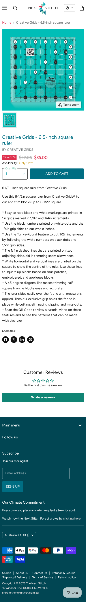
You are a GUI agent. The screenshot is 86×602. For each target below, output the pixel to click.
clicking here (72, 518)
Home (6, 23)
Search (6, 573)
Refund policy (67, 577)
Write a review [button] (43, 397)
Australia (17, 535)
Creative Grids (20, 150)
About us (22, 573)
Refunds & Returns (63, 573)
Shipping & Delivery (14, 577)
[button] (69, 7)
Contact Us (39, 573)
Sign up (13, 486)
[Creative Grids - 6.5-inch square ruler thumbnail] (9, 120)
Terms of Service (42, 577)
